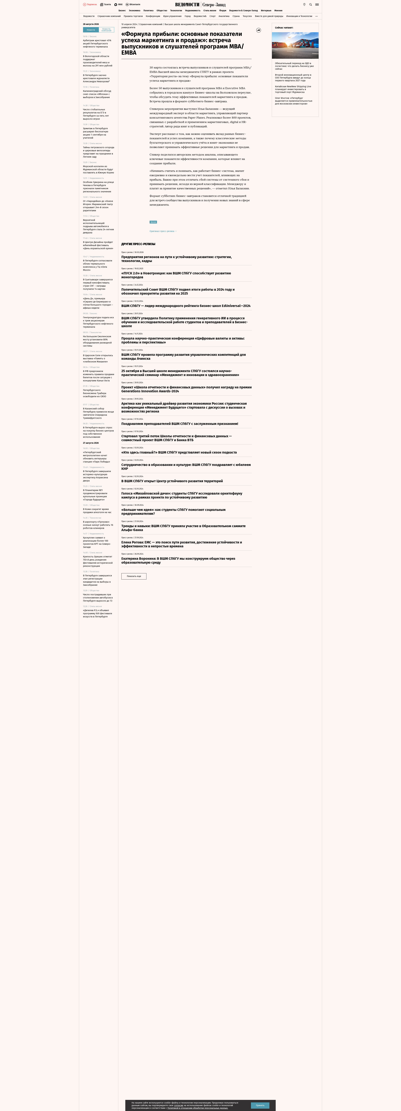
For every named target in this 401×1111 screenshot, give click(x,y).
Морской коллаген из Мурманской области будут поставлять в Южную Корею (98, 169)
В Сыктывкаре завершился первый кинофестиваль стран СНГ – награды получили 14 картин (98, 284)
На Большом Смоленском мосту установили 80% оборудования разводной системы (97, 341)
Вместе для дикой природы (269, 16)
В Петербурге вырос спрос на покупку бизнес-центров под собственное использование (98, 432)
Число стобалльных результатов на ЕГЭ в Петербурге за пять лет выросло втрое (96, 114)
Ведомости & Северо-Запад (243, 10)
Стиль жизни (209, 10)
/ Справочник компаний (150, 24)
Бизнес (122, 10)
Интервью (266, 10)
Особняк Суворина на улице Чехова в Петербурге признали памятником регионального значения (98, 187)
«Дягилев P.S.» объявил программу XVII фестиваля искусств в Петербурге (97, 613)
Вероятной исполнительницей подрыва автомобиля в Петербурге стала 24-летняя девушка (98, 226)
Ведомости (88, 16)
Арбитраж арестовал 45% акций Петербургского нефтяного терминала (97, 43)
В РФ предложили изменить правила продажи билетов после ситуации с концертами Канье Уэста (98, 376)
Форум (222, 10)
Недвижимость (192, 10)
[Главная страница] (187, 4)
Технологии (176, 10)
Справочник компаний (109, 16)
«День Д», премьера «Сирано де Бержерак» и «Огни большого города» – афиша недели (98, 303)
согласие (178, 1105)
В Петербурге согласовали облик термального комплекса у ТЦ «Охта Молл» (97, 265)
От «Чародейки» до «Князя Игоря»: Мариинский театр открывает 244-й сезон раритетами (98, 206)
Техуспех (247, 16)
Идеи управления (172, 16)
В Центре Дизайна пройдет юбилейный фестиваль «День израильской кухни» (98, 245)
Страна (236, 16)
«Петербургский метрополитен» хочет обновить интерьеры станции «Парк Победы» (96, 457)
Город (188, 16)
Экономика (134, 10)
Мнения (278, 10)
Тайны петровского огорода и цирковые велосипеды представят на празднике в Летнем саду (98, 152)
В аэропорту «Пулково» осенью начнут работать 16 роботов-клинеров (98, 525)
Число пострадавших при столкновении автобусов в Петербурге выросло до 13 (98, 597)
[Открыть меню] (317, 4)
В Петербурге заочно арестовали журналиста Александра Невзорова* (96, 78)
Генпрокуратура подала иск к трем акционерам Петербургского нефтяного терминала (98, 322)
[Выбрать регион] (304, 4)
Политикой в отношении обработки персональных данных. (197, 1108)
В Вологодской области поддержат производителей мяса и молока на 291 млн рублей (97, 61)
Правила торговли (133, 16)
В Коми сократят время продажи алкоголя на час (97, 511)
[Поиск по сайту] (310, 4)
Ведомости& (200, 16)
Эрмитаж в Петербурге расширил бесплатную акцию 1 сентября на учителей (95, 133)
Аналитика (224, 16)
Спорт (213, 16)
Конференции (153, 16)
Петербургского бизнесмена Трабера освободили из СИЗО (94, 393)
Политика (148, 10)
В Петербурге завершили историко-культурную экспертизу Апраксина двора (97, 476)
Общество (162, 10)
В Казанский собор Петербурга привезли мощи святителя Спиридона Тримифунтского (98, 413)
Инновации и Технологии (299, 16)
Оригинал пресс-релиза (162, 231)
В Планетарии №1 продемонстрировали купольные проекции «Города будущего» (95, 495)
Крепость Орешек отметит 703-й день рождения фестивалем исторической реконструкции (98, 561)
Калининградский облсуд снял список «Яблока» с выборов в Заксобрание (97, 94)
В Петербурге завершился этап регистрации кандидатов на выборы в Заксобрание (97, 580)
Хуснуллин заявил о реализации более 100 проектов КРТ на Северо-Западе (97, 542)
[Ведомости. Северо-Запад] (213, 4)
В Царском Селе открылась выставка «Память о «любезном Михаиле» (98, 358)
